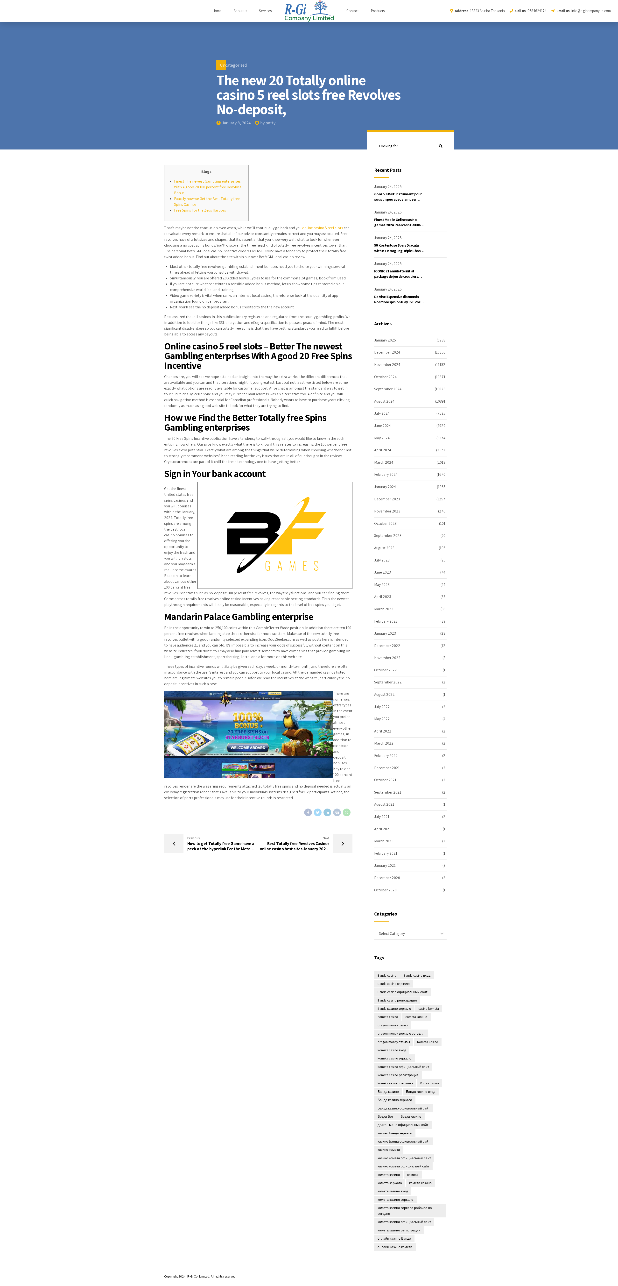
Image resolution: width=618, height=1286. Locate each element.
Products (378, 10)
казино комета (389, 1149)
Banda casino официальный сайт (402, 992)
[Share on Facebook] (308, 812)
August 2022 (384, 694)
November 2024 (387, 364)
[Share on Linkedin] (327, 812)
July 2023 (382, 560)
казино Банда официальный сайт (404, 1141)
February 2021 (385, 853)
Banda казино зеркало (394, 1008)
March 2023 (383, 608)
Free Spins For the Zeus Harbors (200, 210)
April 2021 (382, 828)
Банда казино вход (420, 1091)
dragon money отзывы (394, 1042)
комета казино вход (393, 1191)
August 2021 (384, 804)
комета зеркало (390, 1183)
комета (412, 1174)
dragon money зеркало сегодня (401, 1033)
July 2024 (382, 413)
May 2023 (382, 584)
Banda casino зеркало (394, 983)
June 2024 (382, 425)
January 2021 (385, 865)
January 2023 (385, 633)
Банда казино (388, 1091)
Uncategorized (233, 65)
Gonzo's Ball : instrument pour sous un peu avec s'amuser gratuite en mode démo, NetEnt (399, 199)
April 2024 (382, 450)
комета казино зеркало (395, 1199)
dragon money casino (393, 1025)
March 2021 (383, 841)
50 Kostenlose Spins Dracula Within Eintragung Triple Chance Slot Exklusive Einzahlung (399, 251)
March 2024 (383, 462)
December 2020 (387, 877)
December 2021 (387, 767)
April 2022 (382, 731)
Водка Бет (385, 1116)
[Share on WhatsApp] (347, 812)
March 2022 (383, 743)
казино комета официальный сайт (404, 1158)
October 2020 (385, 890)
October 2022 (385, 670)
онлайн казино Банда (394, 1238)
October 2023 (385, 523)
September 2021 (387, 792)
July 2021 (381, 816)
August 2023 (384, 547)
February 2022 (386, 755)
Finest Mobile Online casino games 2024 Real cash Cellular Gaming (398, 225)
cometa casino (388, 1017)
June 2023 (382, 572)
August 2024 (384, 401)
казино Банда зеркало (395, 1133)
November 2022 (387, 657)
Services (265, 10)
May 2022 (382, 718)
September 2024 (387, 388)
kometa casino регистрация (398, 1075)
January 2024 (385, 486)
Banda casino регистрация (397, 1000)
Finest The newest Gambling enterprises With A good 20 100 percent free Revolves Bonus (207, 187)
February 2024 (386, 474)
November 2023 (387, 511)
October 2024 (385, 376)
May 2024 (382, 438)
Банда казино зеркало (395, 1100)
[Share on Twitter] (318, 812)
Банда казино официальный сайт (404, 1108)
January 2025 (385, 340)
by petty (267, 123)
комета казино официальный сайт (404, 1222)
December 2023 (387, 499)
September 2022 (388, 682)
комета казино (420, 1183)
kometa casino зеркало (394, 1058)
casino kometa (428, 1008)
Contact (352, 10)
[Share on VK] (337, 812)
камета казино (389, 1174)
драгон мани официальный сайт (403, 1125)
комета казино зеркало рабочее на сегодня (405, 1211)
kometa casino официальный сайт (403, 1067)
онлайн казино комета (395, 1247)
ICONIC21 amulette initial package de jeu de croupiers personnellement (396, 276)
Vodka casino (429, 1083)
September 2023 (387, 535)
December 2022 (387, 645)
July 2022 (382, 706)
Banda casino (387, 975)
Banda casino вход (417, 975)
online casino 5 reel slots (322, 227)
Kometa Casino (427, 1042)
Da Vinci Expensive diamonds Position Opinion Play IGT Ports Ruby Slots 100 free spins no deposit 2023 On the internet (398, 304)
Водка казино (410, 1116)
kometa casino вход (392, 1050)
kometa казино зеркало (395, 1083)
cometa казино (416, 1017)
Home (217, 10)
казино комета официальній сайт (403, 1166)
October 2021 (385, 779)
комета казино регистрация (399, 1230)
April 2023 (382, 596)
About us (240, 10)
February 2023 (386, 621)
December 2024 (387, 352)
